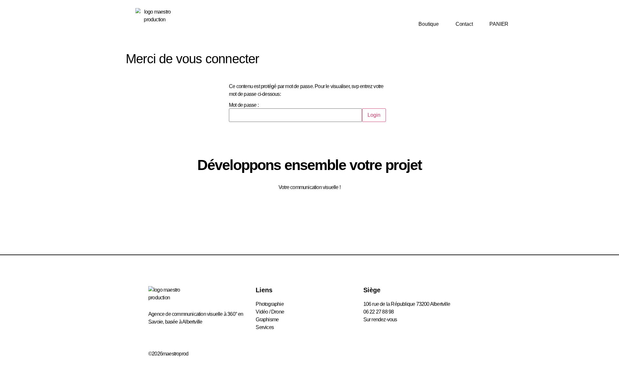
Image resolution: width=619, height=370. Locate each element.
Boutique (428, 24)
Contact (464, 24)
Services (265, 327)
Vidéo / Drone (270, 312)
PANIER (498, 24)
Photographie (269, 304)
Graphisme (267, 319)
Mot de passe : (244, 105)
